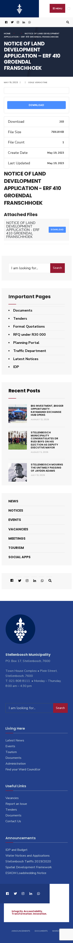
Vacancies (18, 529)
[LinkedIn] (23, 22)
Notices (15, 510)
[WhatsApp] (29, 22)
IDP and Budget (16, 850)
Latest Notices (25, 359)
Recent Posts (24, 390)
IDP (16, 367)
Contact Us (13, 821)
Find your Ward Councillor (22, 769)
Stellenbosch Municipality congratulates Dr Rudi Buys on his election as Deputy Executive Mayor (44, 440)
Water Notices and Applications (27, 856)
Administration (15, 764)
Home (7, 33)
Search (57, 268)
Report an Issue (16, 804)
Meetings (17, 538)
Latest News (14, 740)
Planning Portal (26, 342)
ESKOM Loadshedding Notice (25, 873)
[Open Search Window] (67, 22)
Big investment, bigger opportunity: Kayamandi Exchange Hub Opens (47, 410)
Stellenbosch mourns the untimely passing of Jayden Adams (47, 467)
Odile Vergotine (37, 82)
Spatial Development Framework (28, 867)
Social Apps (19, 557)
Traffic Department (29, 350)
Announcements (20, 931)
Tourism (16, 547)
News (13, 501)
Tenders (20, 318)
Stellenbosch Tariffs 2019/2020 (28, 861)
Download (36, 105)
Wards (56, 931)
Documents (22, 310)
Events (14, 519)
